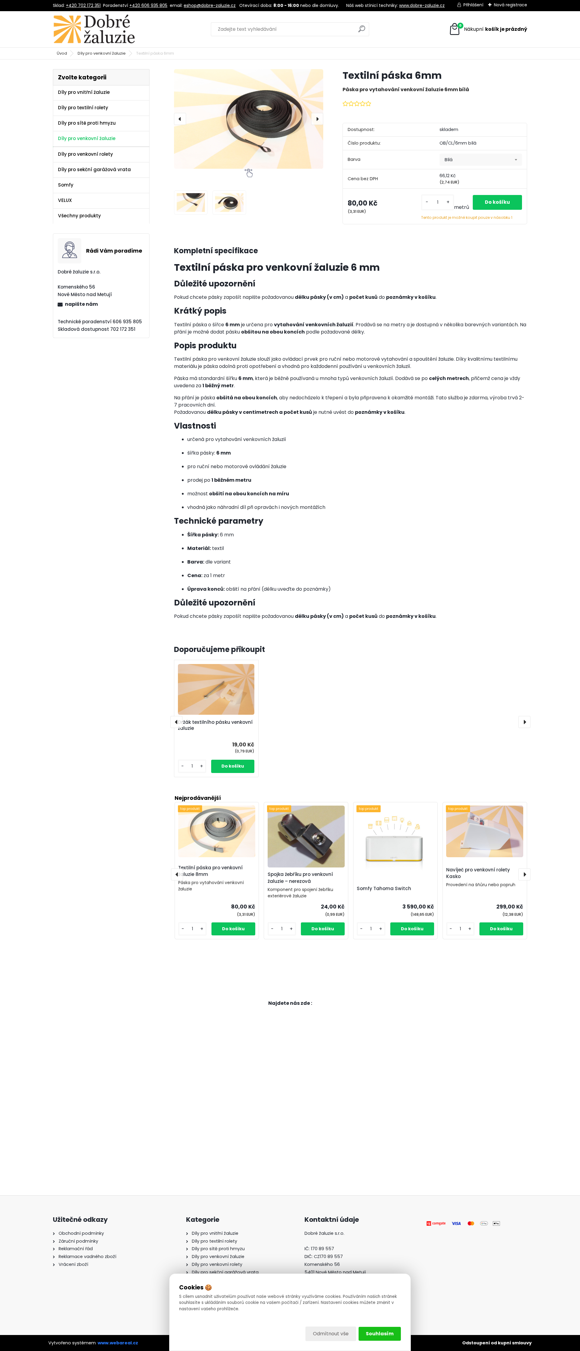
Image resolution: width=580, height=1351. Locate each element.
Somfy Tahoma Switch (384, 888)
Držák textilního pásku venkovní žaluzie (215, 725)
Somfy (65, 185)
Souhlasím (380, 1333)
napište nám (81, 304)
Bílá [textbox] (449, 160)
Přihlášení (473, 5)
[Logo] (94, 29)
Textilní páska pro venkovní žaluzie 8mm (210, 871)
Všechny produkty (79, 215)
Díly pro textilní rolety (83, 107)
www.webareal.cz (118, 1343)
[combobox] (481, 160)
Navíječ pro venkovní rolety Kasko (478, 873)
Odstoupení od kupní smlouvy (497, 1343)
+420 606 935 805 (148, 5)
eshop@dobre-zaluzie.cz (210, 5)
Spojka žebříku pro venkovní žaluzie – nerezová (300, 877)
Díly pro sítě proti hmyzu (87, 123)
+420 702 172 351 (83, 5)
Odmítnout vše (331, 1333)
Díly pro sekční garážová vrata (94, 169)
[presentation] (180, 119)
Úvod (62, 53)
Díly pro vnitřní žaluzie (84, 92)
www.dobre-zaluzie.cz (422, 5)
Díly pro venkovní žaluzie (102, 53)
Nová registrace (510, 5)
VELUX (65, 200)
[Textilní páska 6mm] (248, 118)
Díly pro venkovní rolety (85, 154)
